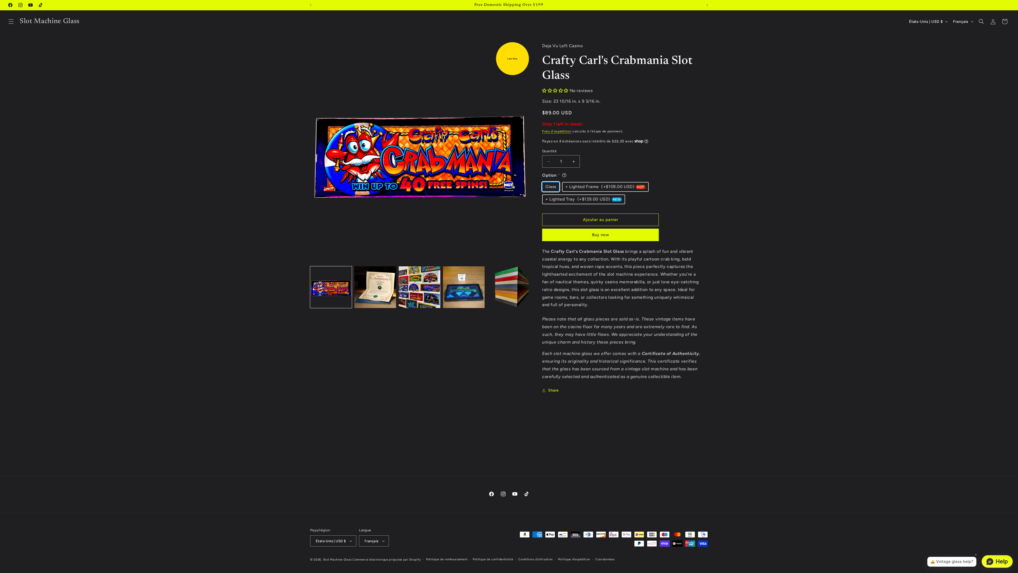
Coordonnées (605, 559)
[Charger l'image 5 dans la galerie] (508, 287)
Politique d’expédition (574, 559)
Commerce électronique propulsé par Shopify (387, 559)
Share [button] (553, 390)
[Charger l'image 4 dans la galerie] (464, 287)
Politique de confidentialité (493, 559)
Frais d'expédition (557, 131)
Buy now (600, 234)
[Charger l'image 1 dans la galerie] (331, 287)
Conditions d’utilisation (535, 559)
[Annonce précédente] (311, 5)
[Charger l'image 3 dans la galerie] (419, 287)
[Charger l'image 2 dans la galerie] (375, 287)
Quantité (549, 151)
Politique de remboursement (446, 559)
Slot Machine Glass (337, 559)
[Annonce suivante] (707, 5)
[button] (11, 21)
